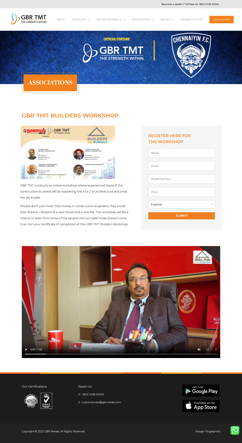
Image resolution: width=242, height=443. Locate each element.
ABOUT (61, 19)
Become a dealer (172, 4)
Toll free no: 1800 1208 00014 (201, 4)
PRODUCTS (79, 19)
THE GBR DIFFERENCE (109, 19)
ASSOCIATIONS (141, 19)
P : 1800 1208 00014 (91, 394)
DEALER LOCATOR (191, 19)
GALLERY (165, 19)
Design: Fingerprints (207, 431)
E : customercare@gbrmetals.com (99, 402)
